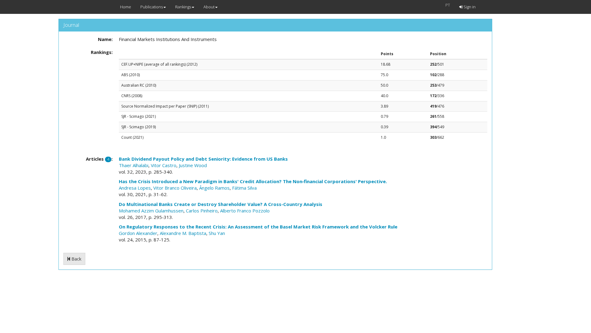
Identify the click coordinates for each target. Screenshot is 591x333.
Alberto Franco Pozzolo (245, 211)
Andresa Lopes (135, 188)
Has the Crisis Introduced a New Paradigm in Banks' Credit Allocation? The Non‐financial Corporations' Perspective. (253, 181)
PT (447, 5)
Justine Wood (193, 165)
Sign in (469, 7)
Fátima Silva (244, 188)
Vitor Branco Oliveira (175, 188)
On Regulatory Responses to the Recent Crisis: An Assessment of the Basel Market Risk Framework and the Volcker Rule (258, 227)
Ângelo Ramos (214, 188)
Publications (151, 7)
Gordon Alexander (138, 233)
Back (75, 259)
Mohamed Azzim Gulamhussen (151, 211)
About (209, 7)
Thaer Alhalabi (133, 165)
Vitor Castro (163, 165)
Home (125, 7)
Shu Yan (217, 233)
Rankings (183, 7)
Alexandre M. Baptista (183, 233)
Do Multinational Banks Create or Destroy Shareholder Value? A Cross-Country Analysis (220, 204)
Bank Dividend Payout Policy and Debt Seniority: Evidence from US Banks (203, 159)
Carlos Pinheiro (202, 211)
